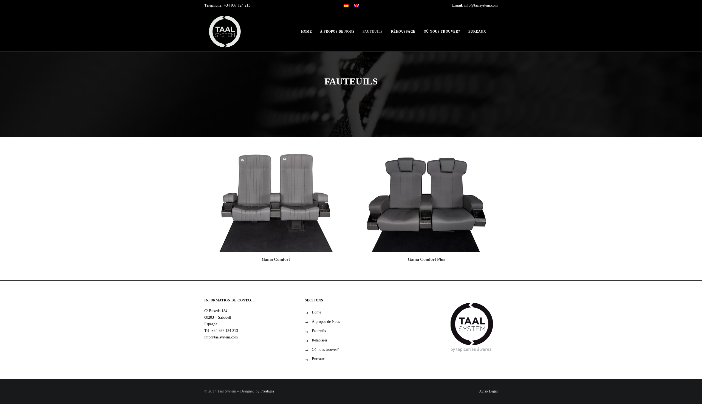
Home (306, 31)
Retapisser (319, 340)
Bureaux (477, 31)
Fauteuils (373, 31)
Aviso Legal (488, 391)
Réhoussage (403, 31)
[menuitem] (346, 5)
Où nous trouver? (442, 31)
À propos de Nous (337, 31)
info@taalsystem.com (221, 337)
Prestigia (267, 391)
